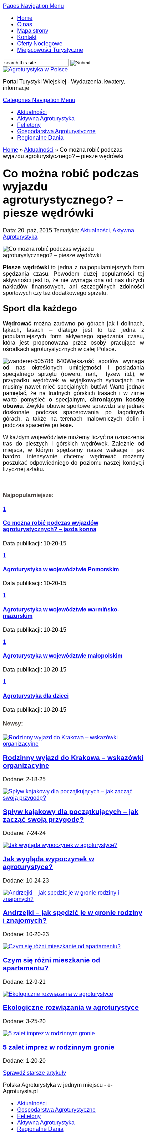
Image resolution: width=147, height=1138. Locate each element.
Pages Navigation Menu (33, 6)
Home (24, 18)
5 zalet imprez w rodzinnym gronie (59, 1047)
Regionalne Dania (40, 138)
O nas (24, 24)
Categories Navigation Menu (39, 100)
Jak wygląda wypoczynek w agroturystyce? (48, 862)
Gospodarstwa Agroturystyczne (56, 131)
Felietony (29, 125)
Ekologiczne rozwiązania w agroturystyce (71, 1007)
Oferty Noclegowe (39, 44)
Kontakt (26, 37)
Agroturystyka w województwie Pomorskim (61, 569)
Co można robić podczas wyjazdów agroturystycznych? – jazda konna (50, 526)
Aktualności (32, 112)
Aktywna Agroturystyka (46, 118)
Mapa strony (32, 31)
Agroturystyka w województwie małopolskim (62, 656)
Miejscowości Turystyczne (50, 50)
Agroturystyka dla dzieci (36, 696)
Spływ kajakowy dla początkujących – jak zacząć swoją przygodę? (70, 815)
